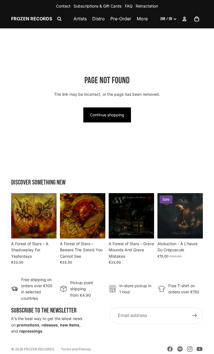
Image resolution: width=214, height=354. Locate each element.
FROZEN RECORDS (39, 349)
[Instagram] (189, 349)
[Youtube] (199, 349)
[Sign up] (194, 315)
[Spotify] (180, 349)
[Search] (59, 19)
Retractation (147, 6)
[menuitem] (142, 19)
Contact (63, 6)
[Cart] (197, 19)
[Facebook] (170, 349)
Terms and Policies (76, 349)
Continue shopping (107, 114)
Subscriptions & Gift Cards (97, 6)
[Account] (184, 19)
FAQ (129, 6)
